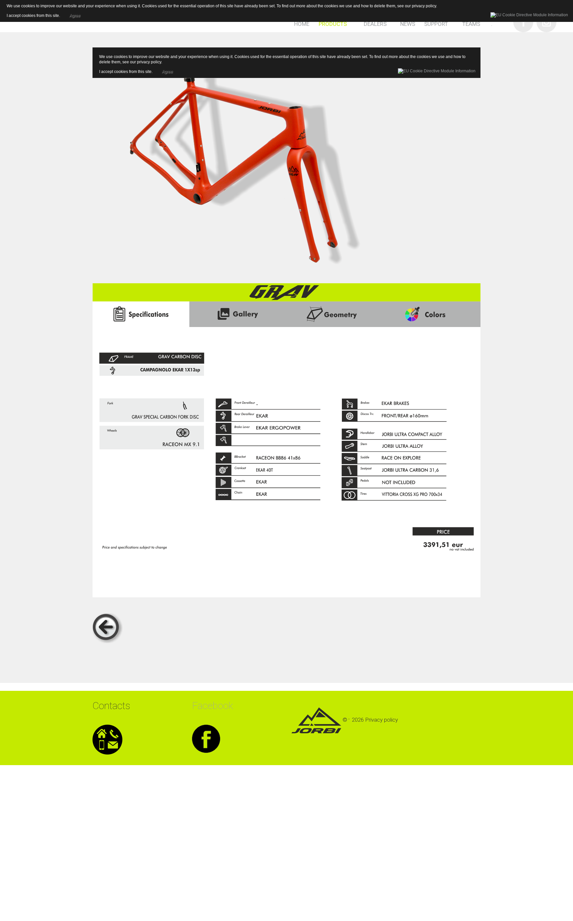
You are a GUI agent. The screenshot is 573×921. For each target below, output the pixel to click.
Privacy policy (381, 719)
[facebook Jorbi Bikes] (206, 738)
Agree (167, 70)
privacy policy (149, 62)
